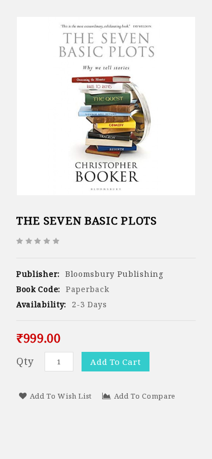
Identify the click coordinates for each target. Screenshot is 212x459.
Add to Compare (145, 396)
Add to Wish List (61, 396)
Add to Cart (115, 361)
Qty (25, 361)
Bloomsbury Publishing (114, 274)
